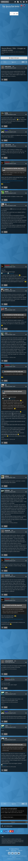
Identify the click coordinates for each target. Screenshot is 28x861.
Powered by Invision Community (14, 858)
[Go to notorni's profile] (2, 290)
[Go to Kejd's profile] (2, 739)
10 (9, 308)
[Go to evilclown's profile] (2, 491)
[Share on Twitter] (2, 831)
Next (23, 803)
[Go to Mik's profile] (2, 204)
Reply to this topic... (9, 817)
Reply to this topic (15, 58)
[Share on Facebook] (4, 831)
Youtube (18, 853)
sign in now (7, 812)
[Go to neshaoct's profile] (2, 162)
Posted (10, 67)
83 (10, 113)
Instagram (15, 853)
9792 (13, 162)
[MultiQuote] (2, 80)
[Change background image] (23, 2)
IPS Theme (11, 848)
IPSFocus (17, 848)
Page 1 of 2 (14, 62)
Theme (7, 850)
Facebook (9, 853)
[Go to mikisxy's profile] (2, 476)
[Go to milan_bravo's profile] (2, 67)
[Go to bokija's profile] (2, 113)
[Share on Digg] (6, 831)
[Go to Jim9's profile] (2, 333)
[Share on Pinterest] (13, 831)
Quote (5, 79)
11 (11, 191)
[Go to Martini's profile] (2, 192)
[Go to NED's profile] (2, 309)
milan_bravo (5, 52)
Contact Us (20, 850)
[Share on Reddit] (10, 831)
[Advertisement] (14, 30)
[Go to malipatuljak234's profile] (2, 661)
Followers (13, 822)
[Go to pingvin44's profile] (2, 531)
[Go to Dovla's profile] (2, 131)
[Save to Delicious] (8, 831)
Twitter (12, 853)
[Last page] (26, 62)
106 (10, 333)
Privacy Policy (13, 850)
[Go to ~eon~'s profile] (2, 693)
